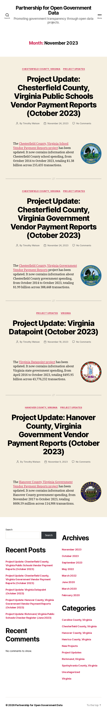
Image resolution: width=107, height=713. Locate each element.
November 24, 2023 (58, 123)
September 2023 (72, 562)
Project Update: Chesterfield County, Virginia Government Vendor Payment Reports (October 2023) (53, 218)
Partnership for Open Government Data (53, 10)
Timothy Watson (31, 123)
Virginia (66, 313)
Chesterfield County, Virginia (41, 69)
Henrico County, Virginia (76, 639)
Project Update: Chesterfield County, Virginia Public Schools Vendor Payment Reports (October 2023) (53, 96)
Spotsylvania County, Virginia (79, 665)
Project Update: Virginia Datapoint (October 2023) (53, 327)
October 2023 (70, 556)
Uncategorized (71, 672)
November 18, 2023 (58, 341)
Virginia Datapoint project (37, 362)
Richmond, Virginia (73, 659)
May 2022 (68, 569)
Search (9, 529)
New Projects (70, 645)
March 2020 (69, 588)
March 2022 (69, 575)
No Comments (83, 123)
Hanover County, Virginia (41, 407)
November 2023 (72, 549)
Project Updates (74, 69)
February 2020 (71, 595)
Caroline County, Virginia (77, 619)
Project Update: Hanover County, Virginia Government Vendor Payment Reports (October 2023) (53, 434)
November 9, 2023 (58, 461)
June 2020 (68, 582)
